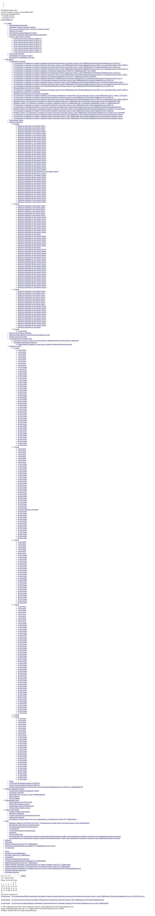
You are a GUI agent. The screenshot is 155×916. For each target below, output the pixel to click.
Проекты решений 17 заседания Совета (32, 143)
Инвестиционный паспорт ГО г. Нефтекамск (21, 844)
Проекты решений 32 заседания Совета (32, 166)
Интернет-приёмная (16, 813)
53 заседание (22, 705)
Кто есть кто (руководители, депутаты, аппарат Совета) (29, 29)
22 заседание (22, 390)
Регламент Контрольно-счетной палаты (23, 827)
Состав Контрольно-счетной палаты (22, 830)
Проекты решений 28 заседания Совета (32, 158)
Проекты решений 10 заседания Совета (32, 131)
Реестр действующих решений (20, 333)
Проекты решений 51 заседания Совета (32, 287)
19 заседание (22, 384)
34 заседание (22, 413)
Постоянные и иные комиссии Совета (23, 33)
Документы (9, 59)
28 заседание (22, 401)
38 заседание (22, 420)
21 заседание (22, 388)
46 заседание (22, 435)
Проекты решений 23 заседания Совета (32, 242)
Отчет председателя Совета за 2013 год (27, 44)
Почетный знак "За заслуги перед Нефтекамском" (27, 794)
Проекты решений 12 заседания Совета (32, 135)
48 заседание (22, 439)
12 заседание (22, 371)
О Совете (8, 23)
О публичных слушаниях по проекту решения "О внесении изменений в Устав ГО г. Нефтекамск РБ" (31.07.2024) (54, 71)
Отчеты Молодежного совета (19, 808)
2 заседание (22, 352)
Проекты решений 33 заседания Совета (32, 168)
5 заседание (22, 357)
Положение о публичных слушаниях (26, 92)
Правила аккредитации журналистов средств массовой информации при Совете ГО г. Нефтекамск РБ (46, 787)
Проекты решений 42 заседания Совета (32, 185)
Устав (11, 781)
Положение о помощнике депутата (21, 57)
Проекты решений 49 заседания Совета (32, 198)
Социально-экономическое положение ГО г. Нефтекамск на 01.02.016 (30, 846)
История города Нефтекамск (15, 853)
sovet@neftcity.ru (7, 20)
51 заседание (22, 445)
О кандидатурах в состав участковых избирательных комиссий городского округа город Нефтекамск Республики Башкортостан (58, 900)
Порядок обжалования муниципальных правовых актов (29, 335)
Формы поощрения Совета (14, 789)
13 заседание (22, 373)
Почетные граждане (16, 792)
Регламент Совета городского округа (22, 27)
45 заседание (22, 433)
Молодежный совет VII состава (20, 802)
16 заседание (22, 378)
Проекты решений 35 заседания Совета (32, 257)
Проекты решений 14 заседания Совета (32, 139)
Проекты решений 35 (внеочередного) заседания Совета (38, 171)
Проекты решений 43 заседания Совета (32, 187)
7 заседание (22, 361)
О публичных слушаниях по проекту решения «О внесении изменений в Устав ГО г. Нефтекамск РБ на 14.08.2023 (54, 76)
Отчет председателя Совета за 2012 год (27, 46)
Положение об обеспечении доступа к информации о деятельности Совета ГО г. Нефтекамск (42, 819)
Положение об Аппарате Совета (21, 55)
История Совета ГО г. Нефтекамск (17, 855)
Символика (9, 857)
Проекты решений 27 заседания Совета (32, 156)
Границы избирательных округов (17, 859)
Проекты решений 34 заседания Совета (32, 169)
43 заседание (22, 430)
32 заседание (22, 409)
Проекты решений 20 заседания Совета (32, 236)
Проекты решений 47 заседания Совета (32, 194)
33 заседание (22, 411)
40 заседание (22, 424)
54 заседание (22, 707)
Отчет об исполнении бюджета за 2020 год (24, 785)
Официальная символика (18, 25)
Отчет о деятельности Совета (19, 36)
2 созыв (16, 540)
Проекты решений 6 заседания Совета (31, 209)
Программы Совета (16, 120)
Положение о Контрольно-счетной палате (24, 825)
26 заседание (22, 397)
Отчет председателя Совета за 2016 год (27, 38)
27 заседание (22, 399)
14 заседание (22, 375)
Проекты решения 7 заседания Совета (31, 211)
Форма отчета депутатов (18, 337)
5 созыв (16, 289)
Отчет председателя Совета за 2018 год (27, 52)
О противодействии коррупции (20, 338)
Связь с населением (12, 810)
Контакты (12, 832)
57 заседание (22, 713)
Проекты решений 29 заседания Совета (32, 160)
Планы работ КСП (16, 834)
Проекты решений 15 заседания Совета (32, 226)
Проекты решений (16, 122)
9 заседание (22, 365)
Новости (8, 840)
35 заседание (22, 414)
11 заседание (22, 369)
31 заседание (22, 331)
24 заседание (22, 394)
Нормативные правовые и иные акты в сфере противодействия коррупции (45, 344)
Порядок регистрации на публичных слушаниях (30, 93)
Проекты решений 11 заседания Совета (32, 133)
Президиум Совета (16, 31)
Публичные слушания (17, 61)
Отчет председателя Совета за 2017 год (27, 50)
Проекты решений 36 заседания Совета (32, 173)
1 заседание (22, 350)
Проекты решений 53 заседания (29, 327)
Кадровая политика (12, 872)
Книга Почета (14, 796)
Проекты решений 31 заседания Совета (32, 164)
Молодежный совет (12, 800)
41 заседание (22, 426)
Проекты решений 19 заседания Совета (32, 147)
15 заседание (22, 376)
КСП (7, 821)
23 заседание (22, 392)
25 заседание (22, 395)
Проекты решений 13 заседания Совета (32, 137)
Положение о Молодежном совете (21, 806)
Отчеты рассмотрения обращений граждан (24, 815)
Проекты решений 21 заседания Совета (32, 238)
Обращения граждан (16, 817)
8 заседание (22, 363)
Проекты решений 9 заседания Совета (31, 130)
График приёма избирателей (19, 811)
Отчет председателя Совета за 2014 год (27, 42)
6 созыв (16, 329)
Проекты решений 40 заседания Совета (32, 181)
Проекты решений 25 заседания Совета (32, 152)
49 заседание (22, 441)
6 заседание (22, 359)
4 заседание (22, 356)
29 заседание (22, 403)
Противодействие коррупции (15, 870)
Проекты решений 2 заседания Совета (31, 291)
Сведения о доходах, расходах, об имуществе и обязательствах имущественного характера (46, 340)
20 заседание (22, 386)
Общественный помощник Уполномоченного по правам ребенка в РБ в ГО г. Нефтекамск (37, 866)
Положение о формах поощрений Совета (24, 791)
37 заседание (22, 418)
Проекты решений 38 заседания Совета (32, 177)
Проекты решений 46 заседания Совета (32, 192)
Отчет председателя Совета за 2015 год (27, 40)
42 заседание (22, 428)
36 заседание (22, 416)
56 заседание (22, 711)
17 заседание (22, 380)
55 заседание (22, 709)
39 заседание (22, 422)
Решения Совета (15, 346)
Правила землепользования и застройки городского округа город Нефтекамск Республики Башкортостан (43, 868)
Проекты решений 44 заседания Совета (32, 188)
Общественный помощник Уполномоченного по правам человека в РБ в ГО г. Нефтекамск (38, 864)
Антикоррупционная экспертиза (25, 342)
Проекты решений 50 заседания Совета (32, 200)
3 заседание (22, 354)
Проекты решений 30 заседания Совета (32, 162)
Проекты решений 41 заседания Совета (32, 183)
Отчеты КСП (14, 829)
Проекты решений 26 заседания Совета (32, 154)
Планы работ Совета (16, 54)
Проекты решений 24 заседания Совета (32, 150)
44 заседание (22, 432)
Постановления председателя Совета (26, 88)
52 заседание (22, 703)
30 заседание (22, 405)
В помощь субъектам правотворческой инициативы (28, 35)
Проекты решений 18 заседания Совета (32, 145)
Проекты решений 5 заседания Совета (31, 297)
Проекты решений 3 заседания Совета (31, 206)
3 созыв (16, 124)
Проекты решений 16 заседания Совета (32, 141)
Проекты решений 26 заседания (29, 247)
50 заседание (22, 443)
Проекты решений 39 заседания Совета (32, 179)
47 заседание (22, 437)
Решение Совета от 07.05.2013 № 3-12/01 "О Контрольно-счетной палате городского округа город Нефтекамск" (49, 823)
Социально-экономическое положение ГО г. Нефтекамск (25, 861)
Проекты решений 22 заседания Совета (32, 149)
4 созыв (16, 204)
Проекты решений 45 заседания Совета (32, 190)
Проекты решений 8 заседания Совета (31, 128)
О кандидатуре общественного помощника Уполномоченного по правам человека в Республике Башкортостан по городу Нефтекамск (60, 903)
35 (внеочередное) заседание (28, 509)
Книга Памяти (14, 798)
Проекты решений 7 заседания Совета (31, 126)
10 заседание (22, 367)
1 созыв (16, 715)
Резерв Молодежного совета (19, 804)
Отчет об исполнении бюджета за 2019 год (24, 783)
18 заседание (22, 382)
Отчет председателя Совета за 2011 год (27, 48)
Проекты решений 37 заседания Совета (32, 175)
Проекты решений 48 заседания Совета (32, 196)
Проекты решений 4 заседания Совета (31, 207)
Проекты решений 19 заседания (29, 234)
